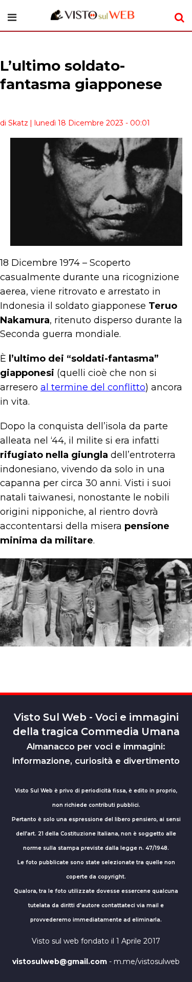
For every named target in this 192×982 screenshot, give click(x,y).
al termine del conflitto (92, 387)
